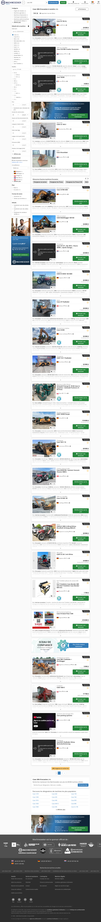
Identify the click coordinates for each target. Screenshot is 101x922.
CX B (18, 74)
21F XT (18, 85)
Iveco (16, 45)
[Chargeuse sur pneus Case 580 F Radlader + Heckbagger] (44, 665)
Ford (16, 47)
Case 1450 (36, 797)
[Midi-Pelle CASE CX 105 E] (44, 130)
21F (15, 83)
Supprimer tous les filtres (48, 13)
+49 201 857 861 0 (46, 861)
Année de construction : (18, 112)
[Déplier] (60, 43)
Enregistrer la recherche (61, 768)
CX (15, 72)
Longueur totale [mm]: (18, 124)
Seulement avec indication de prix (21, 108)
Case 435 (54, 797)
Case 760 (73, 797)
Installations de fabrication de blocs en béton (65, 871)
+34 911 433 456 (19, 864)
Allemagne (20, 173)
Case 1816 (36, 800)
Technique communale (21, 17)
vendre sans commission (21, 255)
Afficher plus (61, 809)
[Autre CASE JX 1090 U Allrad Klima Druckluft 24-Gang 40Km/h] (44, 532)
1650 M (18, 97)
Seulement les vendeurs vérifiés (20, 213)
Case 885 (73, 803)
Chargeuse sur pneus (40, 182)
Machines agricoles (20, 13)
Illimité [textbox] (15, 168)
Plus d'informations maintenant (79, 645)
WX (15, 81)
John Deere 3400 (83, 871)
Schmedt (17, 59)
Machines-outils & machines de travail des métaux (21, 20)
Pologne (19, 175)
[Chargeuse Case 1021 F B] (44, 448)
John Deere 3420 (46, 871)
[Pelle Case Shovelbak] (44, 158)
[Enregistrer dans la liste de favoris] (88, 22)
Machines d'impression (21, 15)
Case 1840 (36, 807)
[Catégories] (23, 2)
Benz (16, 39)
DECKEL (17, 49)
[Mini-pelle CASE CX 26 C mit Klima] (44, 560)
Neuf (16, 187)
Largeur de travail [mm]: (18, 136)
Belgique (17, 162)
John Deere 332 (95, 871)
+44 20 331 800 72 (19, 861)
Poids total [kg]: (16, 130)
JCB (15, 61)
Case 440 (54, 800)
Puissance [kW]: (16, 142)
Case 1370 (36, 794)
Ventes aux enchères (20, 198)
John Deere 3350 (17, 871)
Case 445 (54, 807)
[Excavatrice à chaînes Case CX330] (44, 336)
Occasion (17, 189)
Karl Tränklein (18, 63)
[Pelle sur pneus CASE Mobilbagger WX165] (44, 224)
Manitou (17, 57)
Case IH (16, 37)
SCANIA (17, 53)
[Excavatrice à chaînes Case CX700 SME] (44, 196)
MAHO (16, 51)
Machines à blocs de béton (32, 871)
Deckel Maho (18, 55)
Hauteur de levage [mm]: (18, 148)
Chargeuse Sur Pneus (56, 182)
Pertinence (82, 9)
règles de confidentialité (35, 918)
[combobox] (20, 168)
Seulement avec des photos (21, 206)
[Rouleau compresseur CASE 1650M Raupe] (44, 420)
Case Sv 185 (74, 807)
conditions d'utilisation (52, 918)
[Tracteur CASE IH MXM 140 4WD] (44, 280)
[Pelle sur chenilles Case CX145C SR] (44, 504)
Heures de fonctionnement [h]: (20, 118)
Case (16, 35)
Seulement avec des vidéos (21, 209)
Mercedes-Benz (19, 41)
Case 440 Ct (55, 803)
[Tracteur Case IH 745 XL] (44, 27)
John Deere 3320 (6, 871)
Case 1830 (36, 803)
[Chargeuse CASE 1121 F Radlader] (44, 364)
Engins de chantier (20, 11)
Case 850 (73, 800)
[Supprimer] (46, 2)
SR (15, 87)
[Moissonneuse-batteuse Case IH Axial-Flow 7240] (44, 620)
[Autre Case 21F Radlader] (44, 308)
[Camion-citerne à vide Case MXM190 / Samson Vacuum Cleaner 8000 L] (44, 476)
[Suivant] (54, 27)
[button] (98, 2)
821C (18, 93)
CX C (18, 77)
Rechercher (54, 2)
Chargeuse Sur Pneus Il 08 (74, 182)
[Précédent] (33, 27)
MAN (16, 43)
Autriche (19, 179)
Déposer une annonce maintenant (78, 116)
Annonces (17, 196)
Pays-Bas (19, 177)
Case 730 (73, 794)
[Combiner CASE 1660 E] (44, 693)
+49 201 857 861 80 (72, 861)
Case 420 (54, 794)
